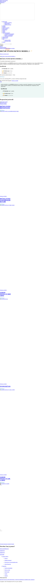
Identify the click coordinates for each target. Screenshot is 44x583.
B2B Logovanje (3, 1)
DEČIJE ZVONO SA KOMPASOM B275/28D (5, 200)
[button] (1, 46)
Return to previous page (4, 53)
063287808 (2, 554)
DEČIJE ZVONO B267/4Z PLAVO (5, 107)
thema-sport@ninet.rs (4, 0)
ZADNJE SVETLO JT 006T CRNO (5, 294)
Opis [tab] (1, 81)
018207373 (2, 552)
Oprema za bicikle (11, 48)
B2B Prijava (2, 76)
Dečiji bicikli (5, 48)
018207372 (2, 550)
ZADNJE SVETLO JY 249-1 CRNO (5, 478)
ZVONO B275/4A (5, 386)
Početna (1, 48)
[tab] (22, 81)
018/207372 (2, 2)
